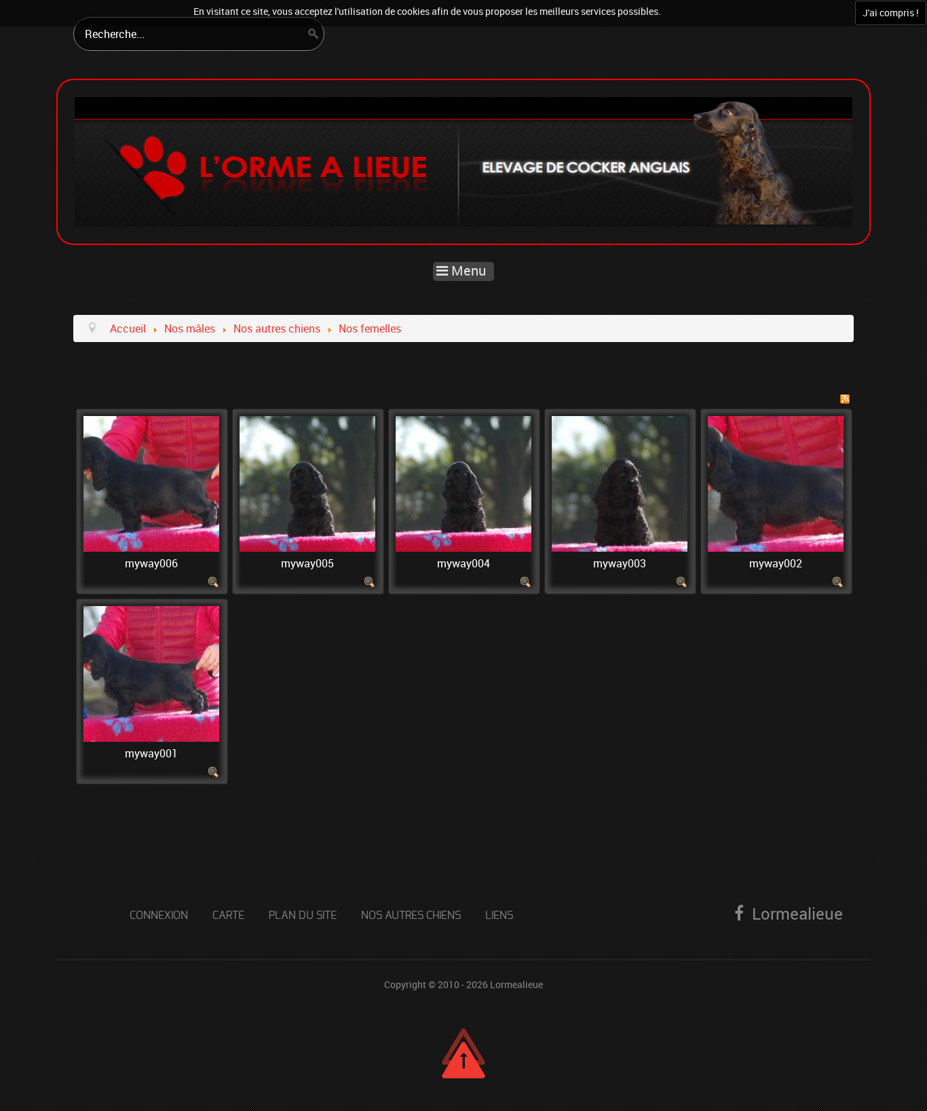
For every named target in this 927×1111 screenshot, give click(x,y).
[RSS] (844, 397)
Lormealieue (516, 984)
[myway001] (151, 672)
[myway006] (151, 482)
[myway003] (619, 482)
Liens (499, 915)
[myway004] (463, 482)
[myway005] (307, 482)
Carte (228, 915)
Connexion (159, 915)
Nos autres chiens (411, 915)
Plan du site (303, 915)
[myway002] (776, 482)
